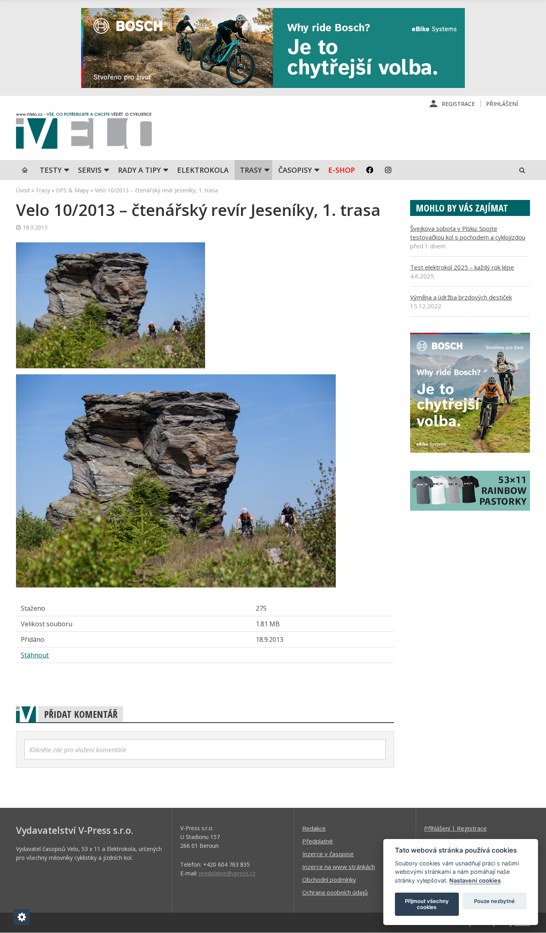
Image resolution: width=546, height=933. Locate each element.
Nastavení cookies (475, 880)
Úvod (23, 190)
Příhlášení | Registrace (455, 828)
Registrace (458, 104)
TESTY (51, 170)
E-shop (341, 170)
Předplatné (317, 841)
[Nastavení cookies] (22, 917)
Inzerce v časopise (328, 854)
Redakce (314, 828)
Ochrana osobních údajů (335, 892)
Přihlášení (502, 104)
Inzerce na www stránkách (338, 867)
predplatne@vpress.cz (227, 873)
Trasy (251, 170)
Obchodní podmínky (329, 879)
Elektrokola (203, 170)
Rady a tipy (139, 170)
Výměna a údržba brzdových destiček (461, 297)
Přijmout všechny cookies (427, 904)
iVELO (84, 132)
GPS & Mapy (72, 190)
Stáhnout (35, 655)
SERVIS (90, 170)
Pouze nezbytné (494, 901)
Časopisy (295, 170)
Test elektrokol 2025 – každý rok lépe (462, 267)
